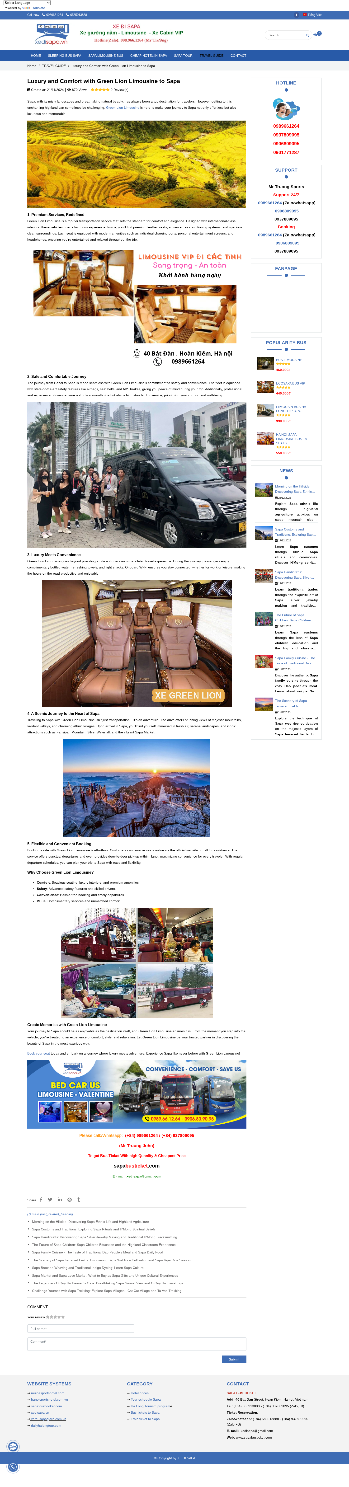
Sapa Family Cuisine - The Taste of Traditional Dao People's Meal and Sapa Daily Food (97, 1252)
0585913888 (78, 15)
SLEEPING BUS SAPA (64, 55)
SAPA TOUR (183, 55)
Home (31, 66)
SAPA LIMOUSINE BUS (105, 55)
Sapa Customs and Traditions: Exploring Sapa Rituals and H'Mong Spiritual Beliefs (94, 1229)
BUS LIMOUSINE (289, 360)
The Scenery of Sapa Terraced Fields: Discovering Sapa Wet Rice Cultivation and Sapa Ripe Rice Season (111, 1260)
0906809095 (287, 211)
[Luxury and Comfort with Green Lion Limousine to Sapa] (122, 35)
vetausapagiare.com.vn (48, 1419)
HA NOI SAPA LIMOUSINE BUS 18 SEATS (291, 439)
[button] (313, 15)
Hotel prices (140, 1393)
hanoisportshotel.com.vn (49, 1399)
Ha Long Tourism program (150, 1406)
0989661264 (55, 15)
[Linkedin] (60, 1199)
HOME (36, 55)
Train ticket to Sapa (145, 1419)
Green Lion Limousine (122, 107)
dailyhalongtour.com (46, 1425)
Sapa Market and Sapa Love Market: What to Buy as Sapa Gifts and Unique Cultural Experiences (105, 1275)
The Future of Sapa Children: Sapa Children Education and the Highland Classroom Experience (104, 1245)
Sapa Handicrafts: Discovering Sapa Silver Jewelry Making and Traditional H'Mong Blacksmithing (104, 1237)
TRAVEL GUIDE (211, 55)
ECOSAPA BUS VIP (290, 383)
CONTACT (238, 55)
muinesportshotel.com (47, 1393)
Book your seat (38, 1053)
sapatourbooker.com (46, 1406)
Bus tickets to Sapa (145, 1412)
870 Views (79, 90)
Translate (38, 8)
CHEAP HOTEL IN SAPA (148, 55)
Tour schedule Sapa (146, 1399)
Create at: (38, 90)
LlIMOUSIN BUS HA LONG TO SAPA (291, 409)
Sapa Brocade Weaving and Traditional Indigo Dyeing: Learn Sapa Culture (88, 1268)
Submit (234, 1359)
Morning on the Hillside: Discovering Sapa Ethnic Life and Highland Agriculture (90, 1222)
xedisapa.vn (40, 1412)
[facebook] (298, 15)
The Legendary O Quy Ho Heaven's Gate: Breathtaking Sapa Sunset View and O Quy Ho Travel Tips (107, 1283)
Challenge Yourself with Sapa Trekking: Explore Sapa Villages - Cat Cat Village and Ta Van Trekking (106, 1291)
